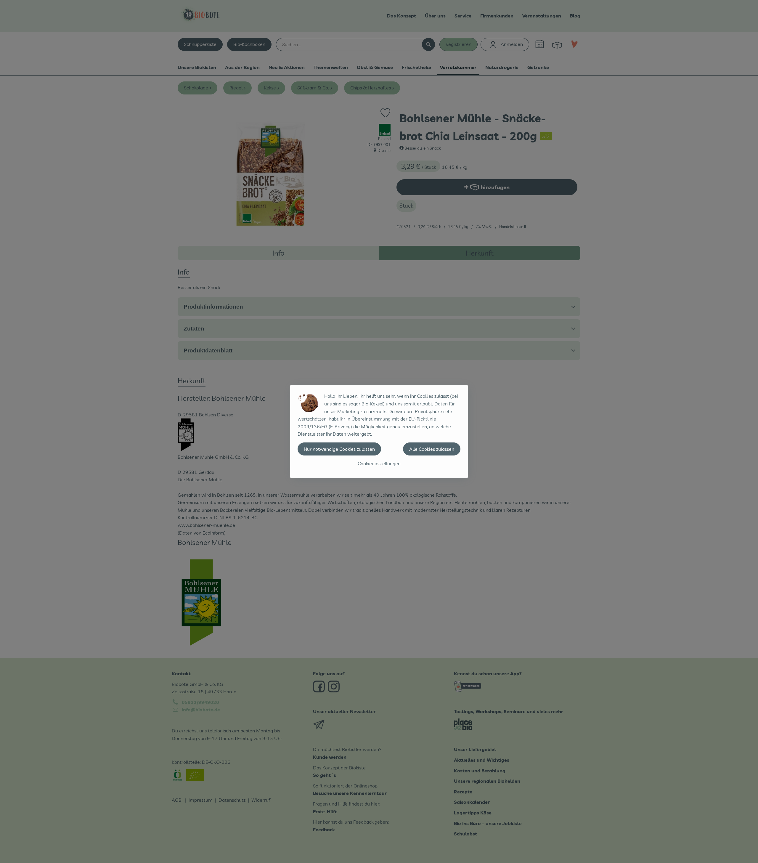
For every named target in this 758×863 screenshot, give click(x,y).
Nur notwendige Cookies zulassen (339, 449)
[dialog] (379, 431)
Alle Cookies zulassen (431, 449)
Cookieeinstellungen (379, 463)
